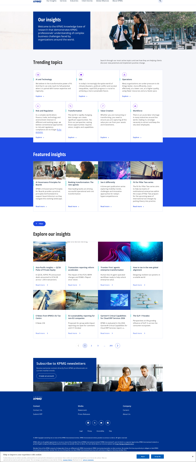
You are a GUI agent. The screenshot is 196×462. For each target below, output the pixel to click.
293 (111, 346)
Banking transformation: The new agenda (80, 183)
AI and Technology (44, 79)
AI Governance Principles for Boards (48, 183)
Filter (39, 224)
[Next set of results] (117, 345)
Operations (127, 79)
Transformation (75, 110)
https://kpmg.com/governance (124, 444)
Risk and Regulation (44, 110)
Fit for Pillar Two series (143, 182)
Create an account (46, 376)
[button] (37, 414)
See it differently (108, 182)
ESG (80, 79)
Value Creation (107, 110)
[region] (98, 456)
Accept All (157, 456)
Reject (143, 456)
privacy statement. (88, 460)
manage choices (67, 460)
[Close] (192, 456)
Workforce (137, 110)
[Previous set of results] (78, 345)
